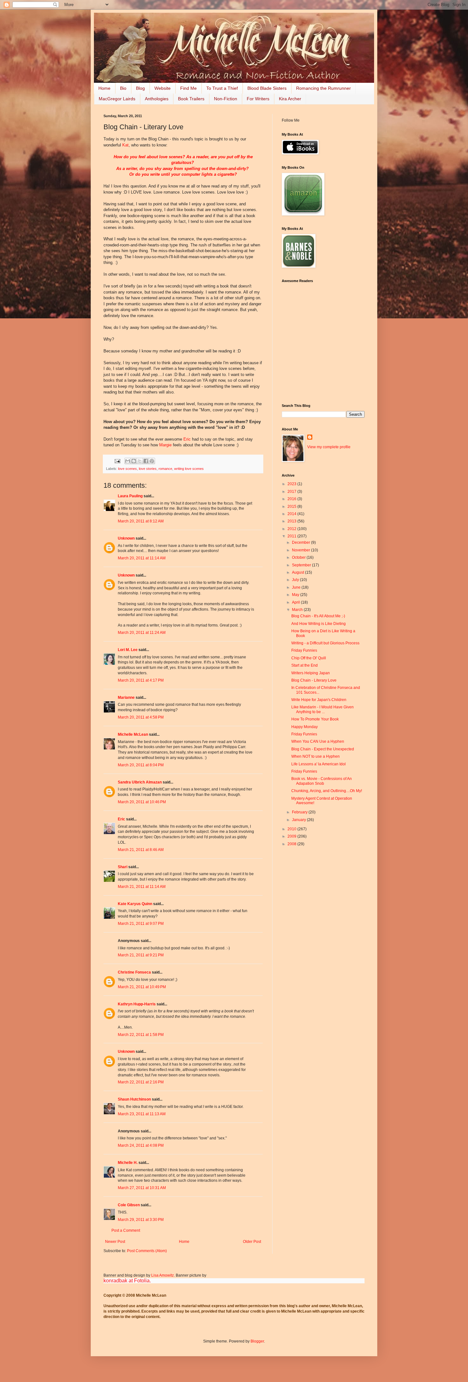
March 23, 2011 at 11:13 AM (142, 1114)
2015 (292, 506)
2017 (292, 491)
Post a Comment (125, 1230)
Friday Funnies (304, 650)
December (301, 542)
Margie (165, 445)
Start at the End (304, 665)
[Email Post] (117, 461)
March (298, 609)
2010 (292, 829)
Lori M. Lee (128, 650)
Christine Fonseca (134, 972)
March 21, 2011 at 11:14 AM (142, 886)
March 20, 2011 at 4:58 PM (141, 717)
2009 (292, 836)
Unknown (126, 538)
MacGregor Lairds (117, 98)
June (296, 587)
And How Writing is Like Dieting (318, 623)
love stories (148, 469)
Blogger (257, 1341)
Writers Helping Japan (310, 673)
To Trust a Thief (222, 88)
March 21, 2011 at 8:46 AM (141, 849)
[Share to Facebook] (146, 461)
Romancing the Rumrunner (323, 88)
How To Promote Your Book (315, 719)
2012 (292, 529)
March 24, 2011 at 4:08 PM (141, 1145)
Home (104, 88)
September (302, 565)
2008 (292, 844)
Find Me (188, 88)
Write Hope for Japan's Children (318, 700)
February (300, 812)
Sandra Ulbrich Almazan (140, 782)
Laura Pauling (130, 496)
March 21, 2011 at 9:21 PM (141, 955)
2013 (292, 521)
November (301, 550)
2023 (292, 484)
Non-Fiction (225, 98)
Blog (140, 88)
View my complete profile (329, 447)
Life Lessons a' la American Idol (318, 764)
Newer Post (115, 1241)
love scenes (127, 469)
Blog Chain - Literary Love (314, 680)
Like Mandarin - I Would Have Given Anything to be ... (322, 709)
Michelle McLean (133, 734)
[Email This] (127, 461)
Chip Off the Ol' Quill (308, 658)
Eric (187, 439)
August (298, 572)
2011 (292, 536)
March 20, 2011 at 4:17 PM (141, 680)
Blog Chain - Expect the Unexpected (322, 749)
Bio (123, 88)
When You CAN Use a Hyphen (317, 741)
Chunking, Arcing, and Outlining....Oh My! (326, 791)
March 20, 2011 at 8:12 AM (141, 521)
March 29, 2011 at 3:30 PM (141, 1219)
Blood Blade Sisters (267, 88)
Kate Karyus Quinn (135, 904)
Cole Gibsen (129, 1205)
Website (162, 88)
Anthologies (156, 98)
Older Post (252, 1241)
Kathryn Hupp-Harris (137, 1004)
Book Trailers (191, 98)
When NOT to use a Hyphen (315, 756)
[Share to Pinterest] (152, 461)
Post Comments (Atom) (147, 1251)
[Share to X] (140, 461)
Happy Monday (304, 727)
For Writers (258, 98)
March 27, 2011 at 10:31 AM (142, 1188)
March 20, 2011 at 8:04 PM (141, 765)
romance (165, 469)
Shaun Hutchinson (134, 1099)
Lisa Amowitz (162, 1275)
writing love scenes (189, 469)
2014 (292, 514)
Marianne (126, 697)
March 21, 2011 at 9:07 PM (141, 923)
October (299, 557)
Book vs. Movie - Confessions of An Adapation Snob (321, 780)
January (299, 820)
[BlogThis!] (134, 461)
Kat (125, 145)
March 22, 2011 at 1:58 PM (141, 1034)
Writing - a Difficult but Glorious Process (325, 643)
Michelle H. (128, 1162)
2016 (292, 499)
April (296, 602)
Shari (122, 867)
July (296, 580)
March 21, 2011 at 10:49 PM (142, 987)
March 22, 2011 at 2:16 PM (141, 1082)
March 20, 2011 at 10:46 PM (142, 802)
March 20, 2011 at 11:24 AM (142, 632)
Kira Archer (290, 98)
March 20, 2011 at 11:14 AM (142, 558)
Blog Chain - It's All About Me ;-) (318, 616)
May (296, 594)
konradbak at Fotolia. (127, 1280)
